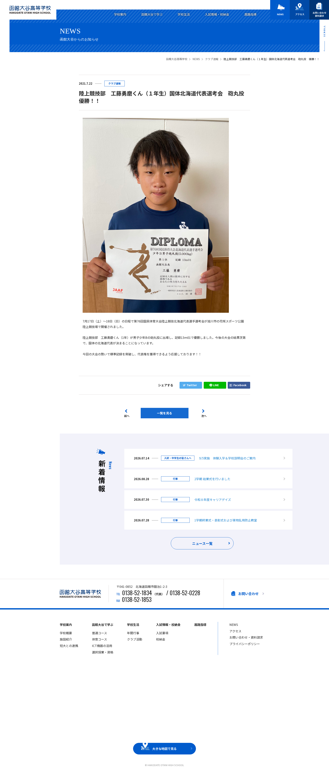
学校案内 (120, 14)
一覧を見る (164, 413)
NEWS (233, 624)
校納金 (160, 639)
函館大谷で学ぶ (152, 14)
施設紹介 (66, 639)
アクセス (235, 631)
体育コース (99, 639)
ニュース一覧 (202, 543)
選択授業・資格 (102, 652)
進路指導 (250, 14)
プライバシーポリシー (244, 643)
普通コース (99, 633)
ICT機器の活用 (102, 645)
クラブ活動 (134, 639)
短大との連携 (69, 645)
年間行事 (133, 633)
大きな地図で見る (164, 748)
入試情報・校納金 (217, 14)
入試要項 (162, 633)
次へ (204, 416)
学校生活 (184, 14)
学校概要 (66, 633)
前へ (126, 416)
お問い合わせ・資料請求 (246, 637)
